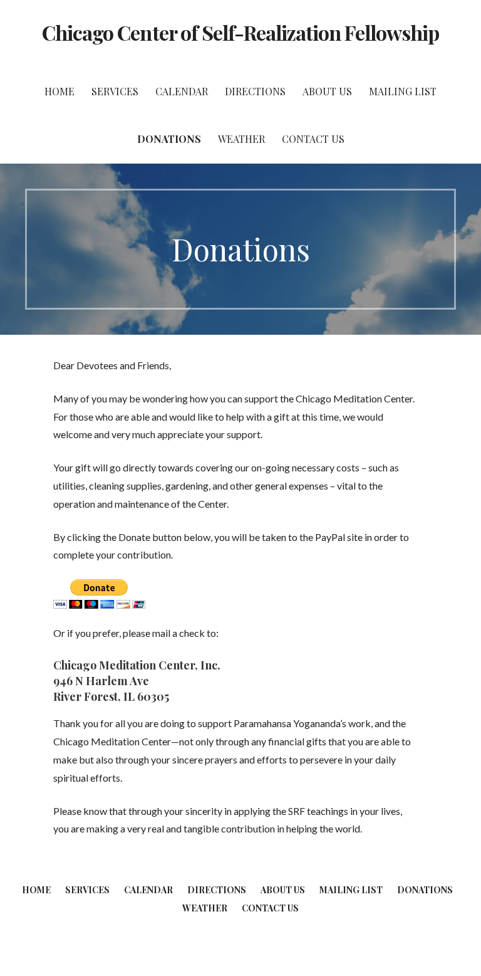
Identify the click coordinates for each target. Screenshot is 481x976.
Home (59, 91)
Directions (255, 91)
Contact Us (313, 138)
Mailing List (403, 91)
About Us (327, 91)
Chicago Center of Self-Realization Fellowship (240, 32)
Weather (241, 138)
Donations (169, 138)
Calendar (181, 91)
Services (114, 91)
